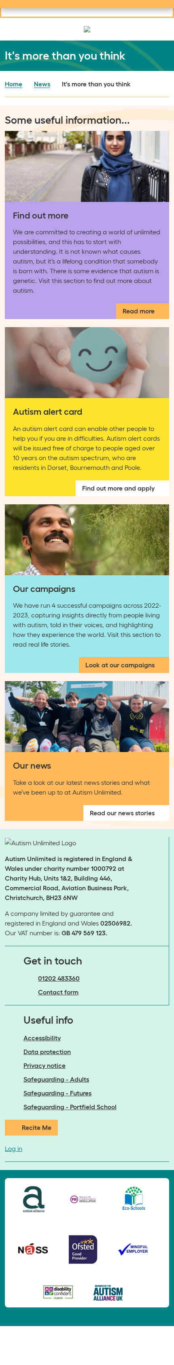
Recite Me (36, 1127)
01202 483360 (59, 978)
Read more (139, 311)
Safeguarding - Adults (56, 1079)
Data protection (47, 1051)
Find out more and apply (118, 488)
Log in (13, 1148)
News (42, 84)
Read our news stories (122, 812)
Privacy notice (44, 1065)
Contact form (58, 992)
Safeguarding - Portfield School (70, 1106)
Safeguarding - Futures (57, 1093)
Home (13, 84)
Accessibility (42, 1037)
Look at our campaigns (120, 665)
